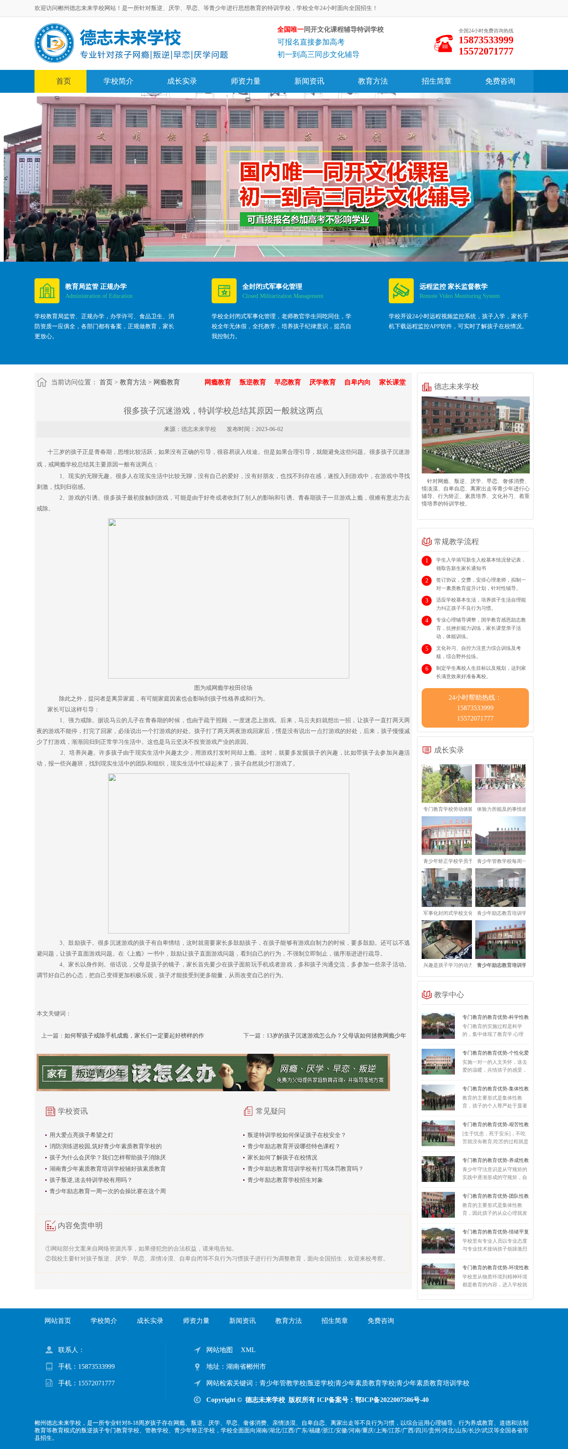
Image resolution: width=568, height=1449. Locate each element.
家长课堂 (392, 382)
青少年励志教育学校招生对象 (285, 1180)
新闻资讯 (309, 81)
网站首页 (57, 1320)
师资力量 (246, 81)
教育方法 (373, 81)
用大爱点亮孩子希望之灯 (81, 1135)
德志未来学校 (198, 429)
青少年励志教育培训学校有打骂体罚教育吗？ (305, 1169)
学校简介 (118, 81)
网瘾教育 (166, 382)
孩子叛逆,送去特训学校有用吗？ (91, 1180)
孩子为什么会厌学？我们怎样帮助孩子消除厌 (107, 1157)
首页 (63, 81)
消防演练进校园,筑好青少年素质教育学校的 (105, 1146)
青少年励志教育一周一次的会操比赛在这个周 (107, 1191)
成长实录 (182, 81)
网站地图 (219, 1349)
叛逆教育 (253, 382)
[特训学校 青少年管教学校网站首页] (131, 43)
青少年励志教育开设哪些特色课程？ (294, 1146)
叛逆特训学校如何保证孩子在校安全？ (296, 1135)
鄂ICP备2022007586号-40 (392, 1399)
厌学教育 (322, 382)
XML (248, 1349)
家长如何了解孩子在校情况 (282, 1157)
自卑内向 (357, 382)
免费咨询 (500, 81)
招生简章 (437, 81)
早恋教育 (287, 382)
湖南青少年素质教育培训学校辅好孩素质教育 (107, 1169)
